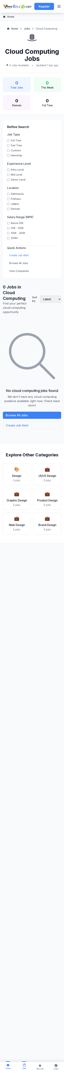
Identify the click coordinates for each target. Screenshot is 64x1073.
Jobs (27, 28)
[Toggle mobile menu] (59, 6)
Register (44, 6)
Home (10, 16)
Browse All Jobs (18, 263)
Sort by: (34, 299)
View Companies (19, 270)
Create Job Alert (19, 255)
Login (27, 6)
